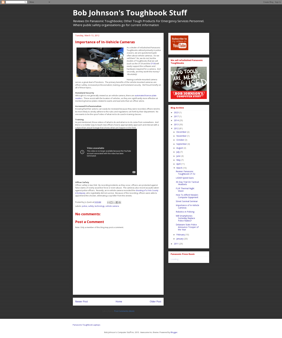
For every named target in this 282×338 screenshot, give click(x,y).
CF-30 (153, 63)
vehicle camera (112, 206)
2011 (176, 243)
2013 (176, 124)
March (179, 167)
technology (100, 206)
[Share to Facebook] (116, 202)
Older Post (155, 301)
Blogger (174, 332)
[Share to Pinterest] (119, 202)
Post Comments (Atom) (124, 311)
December (181, 132)
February (180, 234)
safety (91, 206)
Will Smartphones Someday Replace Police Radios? (185, 218)
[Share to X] (114, 202)
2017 (176, 116)
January (180, 238)
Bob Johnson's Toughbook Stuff (130, 13)
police (84, 206)
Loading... (175, 259)
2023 (176, 112)
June (178, 156)
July (178, 151)
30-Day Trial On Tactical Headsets (187, 183)
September (181, 144)
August (180, 147)
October (180, 139)
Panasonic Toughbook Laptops (86, 324)
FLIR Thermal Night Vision (185, 189)
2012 (176, 128)
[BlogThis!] (111, 202)
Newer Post (81, 301)
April (178, 163)
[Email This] (108, 202)
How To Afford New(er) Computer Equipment (187, 196)
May (178, 160)
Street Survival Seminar (187, 201)
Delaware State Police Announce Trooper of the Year (187, 227)
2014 (176, 120)
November (181, 135)
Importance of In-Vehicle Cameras (187, 206)
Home (119, 301)
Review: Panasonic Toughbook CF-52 (185, 172)
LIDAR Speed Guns (185, 177)
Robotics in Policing (185, 211)
